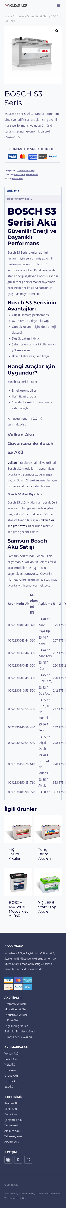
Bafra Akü (10, 1114)
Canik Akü (10, 1108)
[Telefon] (18, 1160)
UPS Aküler (11, 1020)
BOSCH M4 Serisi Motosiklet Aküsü (18, 909)
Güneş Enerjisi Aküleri (18, 1037)
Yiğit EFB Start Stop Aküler (47, 907)
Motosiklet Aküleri (15, 1009)
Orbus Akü (11, 1075)
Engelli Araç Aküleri (16, 1026)
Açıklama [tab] (13, 190)
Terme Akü (11, 1125)
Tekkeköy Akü (13, 1136)
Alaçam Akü (11, 1142)
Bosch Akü (19, 174)
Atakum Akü (12, 1131)
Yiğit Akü (9, 1064)
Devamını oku (19, 865)
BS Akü (8, 1086)
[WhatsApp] (28, 1160)
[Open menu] (58, 5)
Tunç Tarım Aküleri (44, 854)
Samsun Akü (32, 174)
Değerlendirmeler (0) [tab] (20, 198)
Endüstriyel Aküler (15, 1015)
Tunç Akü (10, 1070)
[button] (57, 31)
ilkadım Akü (11, 1103)
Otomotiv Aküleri (25, 170)
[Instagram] (8, 1160)
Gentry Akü (11, 1081)
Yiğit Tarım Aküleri (15, 854)
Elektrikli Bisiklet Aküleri (19, 1031)
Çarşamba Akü (13, 1120)
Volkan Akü (11, 1053)
